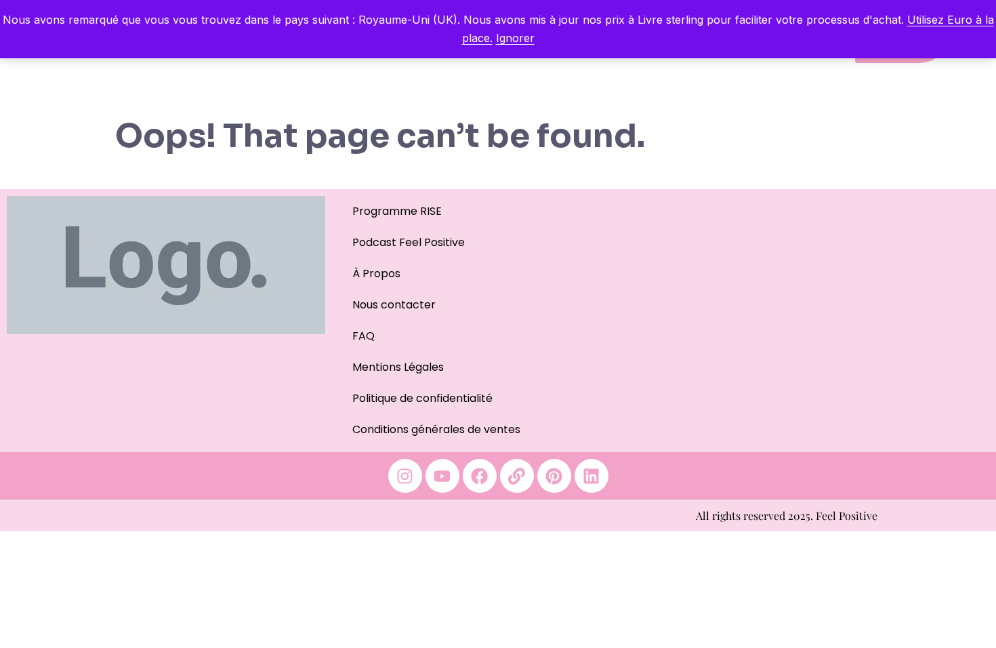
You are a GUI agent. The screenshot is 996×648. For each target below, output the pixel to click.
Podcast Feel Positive (408, 242)
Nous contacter (394, 304)
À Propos (376, 273)
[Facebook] (480, 476)
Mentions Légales (398, 367)
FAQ (363, 336)
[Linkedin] (591, 476)
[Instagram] (405, 476)
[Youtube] (442, 476)
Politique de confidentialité (422, 398)
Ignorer (515, 38)
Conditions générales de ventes (436, 429)
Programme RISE (397, 211)
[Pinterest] (554, 476)
